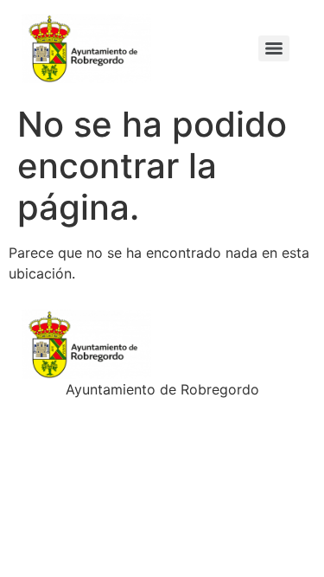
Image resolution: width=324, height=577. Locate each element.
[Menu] (273, 48)
